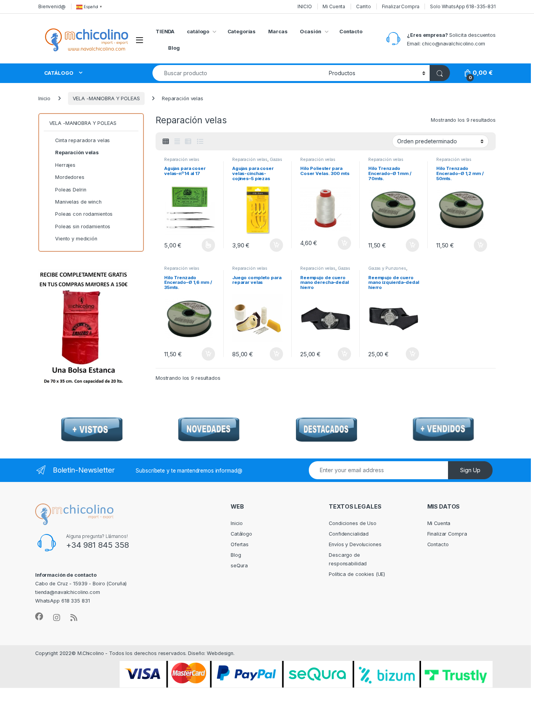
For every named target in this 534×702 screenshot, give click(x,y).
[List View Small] (188, 141)
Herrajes (65, 165)
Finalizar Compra (400, 6)
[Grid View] (166, 141)
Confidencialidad (349, 534)
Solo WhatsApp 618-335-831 (463, 6)
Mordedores (69, 177)
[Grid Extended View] (177, 141)
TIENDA (165, 31)
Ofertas (240, 544)
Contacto (350, 31)
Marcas (277, 31)
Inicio (44, 98)
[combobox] (238, 73)
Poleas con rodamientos (84, 214)
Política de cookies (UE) (357, 574)
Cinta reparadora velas (82, 140)
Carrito (363, 6)
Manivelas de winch (78, 202)
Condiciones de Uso (352, 523)
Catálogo (241, 534)
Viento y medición (76, 239)
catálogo (198, 31)
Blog (174, 48)
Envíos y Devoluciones (355, 544)
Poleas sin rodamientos (82, 226)
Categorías (242, 31)
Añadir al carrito (275, 245)
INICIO (304, 6)
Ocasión (310, 31)
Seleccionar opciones (200, 245)
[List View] (200, 141)
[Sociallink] (39, 617)
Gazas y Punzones (387, 268)
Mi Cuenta (334, 6)
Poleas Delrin (70, 190)
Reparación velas (181, 159)
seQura (239, 565)
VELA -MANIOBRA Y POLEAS (106, 98)
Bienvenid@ (52, 6)
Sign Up (470, 470)
